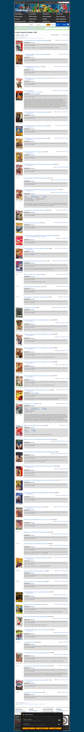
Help (57, 2)
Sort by (64, 34)
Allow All (55, 728)
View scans (27, 197)
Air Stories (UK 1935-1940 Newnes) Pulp (32, 222)
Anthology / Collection (31, 91)
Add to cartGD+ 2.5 (44, 409)
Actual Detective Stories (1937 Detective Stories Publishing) (36, 178)
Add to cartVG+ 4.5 (33, 409)
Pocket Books (66, 274)
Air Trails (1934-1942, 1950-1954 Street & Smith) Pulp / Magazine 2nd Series (39, 235)
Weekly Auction (32, 28)
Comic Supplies (47, 16)
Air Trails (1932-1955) (31, 236)
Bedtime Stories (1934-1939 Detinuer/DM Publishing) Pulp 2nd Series (38, 439)
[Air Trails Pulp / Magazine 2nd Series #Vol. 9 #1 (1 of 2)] (19, 240)
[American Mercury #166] (19, 312)
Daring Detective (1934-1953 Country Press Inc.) (33, 692)
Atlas (68, 479)
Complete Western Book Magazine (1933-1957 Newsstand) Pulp (37, 629)
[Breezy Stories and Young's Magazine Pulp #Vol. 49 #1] (19, 525)
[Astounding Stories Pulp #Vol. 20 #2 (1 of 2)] (19, 395)
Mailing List (61, 710)
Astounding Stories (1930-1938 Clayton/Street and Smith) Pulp (36, 390)
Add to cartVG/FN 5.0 (32, 197)
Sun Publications (66, 40)
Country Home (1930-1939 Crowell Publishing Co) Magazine (36, 665)
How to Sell (59, 14)
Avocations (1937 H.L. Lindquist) (30, 403)
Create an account (18, 2)
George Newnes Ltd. (65, 222)
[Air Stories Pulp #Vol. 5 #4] (19, 228)
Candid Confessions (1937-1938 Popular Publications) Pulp (36, 557)
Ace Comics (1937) (27, 90)
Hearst (67, 642)
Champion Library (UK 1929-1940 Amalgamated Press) (35, 571)
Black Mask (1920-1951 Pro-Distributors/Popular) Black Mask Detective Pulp (39, 466)
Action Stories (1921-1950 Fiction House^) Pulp (33, 151)
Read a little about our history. (20, 722)
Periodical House (66, 125)
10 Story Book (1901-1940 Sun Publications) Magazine (35, 40)
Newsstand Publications (65, 632)
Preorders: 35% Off (20, 21)
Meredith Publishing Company (64, 453)
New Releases (19, 14)
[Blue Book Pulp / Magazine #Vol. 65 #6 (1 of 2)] (19, 498)
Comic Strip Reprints (39, 91)
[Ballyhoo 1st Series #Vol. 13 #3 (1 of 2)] (19, 431)
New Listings (18, 16)
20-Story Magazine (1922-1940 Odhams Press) (33, 66)
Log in (24, 2)
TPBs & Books (33, 16)
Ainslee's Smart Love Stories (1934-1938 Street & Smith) (35, 210)
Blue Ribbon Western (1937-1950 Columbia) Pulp (34, 507)
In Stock (22, 35)
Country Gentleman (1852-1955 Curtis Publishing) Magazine (36, 652)
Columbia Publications (65, 167)
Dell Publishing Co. (65, 248)
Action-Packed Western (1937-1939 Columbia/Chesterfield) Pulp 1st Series (39, 164)
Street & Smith (66, 210)
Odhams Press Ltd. (65, 66)
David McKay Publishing (65, 90)
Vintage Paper (33, 19)
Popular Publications (65, 77)
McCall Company (66, 495)
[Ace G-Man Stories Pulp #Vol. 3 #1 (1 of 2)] (19, 117)
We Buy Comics (18, 710)
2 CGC (26, 35)
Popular (67, 54)
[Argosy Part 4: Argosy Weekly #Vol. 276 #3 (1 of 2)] (19, 325)
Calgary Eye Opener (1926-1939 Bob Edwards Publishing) (35, 543)
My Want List (46, 21)
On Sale (45, 19)
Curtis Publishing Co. (65, 654)
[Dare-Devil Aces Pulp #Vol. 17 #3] (19, 685)
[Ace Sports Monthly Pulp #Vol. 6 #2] (19, 131)
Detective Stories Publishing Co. (63, 179)
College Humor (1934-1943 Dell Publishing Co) (33, 604)
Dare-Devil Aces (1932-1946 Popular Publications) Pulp (35, 680)
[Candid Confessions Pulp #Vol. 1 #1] (19, 563)
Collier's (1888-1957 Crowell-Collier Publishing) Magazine (35, 616)
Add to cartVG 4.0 (44, 197)
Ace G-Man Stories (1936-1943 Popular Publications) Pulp (35, 112)
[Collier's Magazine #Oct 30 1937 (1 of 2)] (19, 621)
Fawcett (67, 692)
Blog (54, 2)
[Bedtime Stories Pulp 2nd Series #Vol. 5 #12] (19, 444)
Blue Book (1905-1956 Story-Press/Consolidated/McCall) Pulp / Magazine (39, 492)
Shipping (50, 2)
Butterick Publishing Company (64, 192)
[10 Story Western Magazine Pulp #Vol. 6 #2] (19, 59)
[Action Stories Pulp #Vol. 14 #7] (19, 157)
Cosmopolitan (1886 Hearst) (29, 642)
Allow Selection (42, 728)
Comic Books (32, 14)
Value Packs (46, 14)
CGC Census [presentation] (38, 93)
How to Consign (60, 16)
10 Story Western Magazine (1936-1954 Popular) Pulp (35, 54)
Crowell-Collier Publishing (64, 618)
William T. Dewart (66, 322)
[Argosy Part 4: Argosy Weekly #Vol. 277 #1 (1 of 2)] (19, 381)
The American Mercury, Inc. (64, 307)
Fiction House (66, 151)
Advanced (53, 24)
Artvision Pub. (66, 286)
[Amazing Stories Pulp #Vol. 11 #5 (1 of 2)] (19, 266)
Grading (46, 2)
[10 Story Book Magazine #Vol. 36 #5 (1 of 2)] (19, 46)
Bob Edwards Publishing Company (63, 545)
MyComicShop (23, 10)
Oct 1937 (60, 40)
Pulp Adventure (30, 55)
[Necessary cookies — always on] (59, 720)
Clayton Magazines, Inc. (65, 594)
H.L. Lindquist (66, 403)
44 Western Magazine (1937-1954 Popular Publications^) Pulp (36, 78)
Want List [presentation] (32, 42)
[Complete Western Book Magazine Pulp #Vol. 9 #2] (19, 635)
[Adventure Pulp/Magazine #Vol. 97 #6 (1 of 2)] (19, 195)
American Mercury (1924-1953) (30, 307)
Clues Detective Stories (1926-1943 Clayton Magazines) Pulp (36, 592)
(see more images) (19, 52)
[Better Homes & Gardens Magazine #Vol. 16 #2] (19, 457)
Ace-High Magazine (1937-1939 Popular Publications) (35, 138)
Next (21, 37)
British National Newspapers (64, 533)
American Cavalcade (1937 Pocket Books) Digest (34, 274)
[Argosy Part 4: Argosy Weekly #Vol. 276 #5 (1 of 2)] (19, 353)
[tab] (27, 42)
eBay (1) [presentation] (37, 393)
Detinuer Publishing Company (64, 441)
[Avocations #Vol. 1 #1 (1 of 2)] (19, 409)
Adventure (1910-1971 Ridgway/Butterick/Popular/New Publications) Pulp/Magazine (41, 189)
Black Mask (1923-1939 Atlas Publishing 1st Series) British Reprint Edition (39, 480)
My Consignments (61, 19)
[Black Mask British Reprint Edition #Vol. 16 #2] (19, 485)
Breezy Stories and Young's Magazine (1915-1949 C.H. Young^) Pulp (38, 519)
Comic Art (31, 21)
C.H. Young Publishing (65, 521)
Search (48, 24)
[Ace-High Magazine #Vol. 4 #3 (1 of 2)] (19, 143)
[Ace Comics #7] (19, 95)
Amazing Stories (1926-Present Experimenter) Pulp (34, 261)
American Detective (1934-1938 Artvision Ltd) (33, 286)
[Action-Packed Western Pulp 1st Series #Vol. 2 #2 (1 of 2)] (19, 170)
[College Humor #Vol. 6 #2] (19, 609)
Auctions (17, 19)
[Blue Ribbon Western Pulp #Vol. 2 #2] (19, 512)
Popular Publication (65, 138)
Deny (29, 728)
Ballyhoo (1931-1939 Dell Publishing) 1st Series (33, 425)
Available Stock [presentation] (27, 42)
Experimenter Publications (64, 260)
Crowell (67, 296)
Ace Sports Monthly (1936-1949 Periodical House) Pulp (35, 125)
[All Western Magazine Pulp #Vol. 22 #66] (19, 253)
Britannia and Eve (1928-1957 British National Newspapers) (36, 532)
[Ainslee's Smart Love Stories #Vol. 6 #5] (19, 215)
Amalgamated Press (65, 570)
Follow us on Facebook (33, 710)
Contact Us (67, 728)
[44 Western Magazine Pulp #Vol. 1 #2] (19, 83)
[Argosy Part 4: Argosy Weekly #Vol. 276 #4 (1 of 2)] (19, 339)
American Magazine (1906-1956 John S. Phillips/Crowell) (35, 297)
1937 (62, 692)
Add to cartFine (33, 430)
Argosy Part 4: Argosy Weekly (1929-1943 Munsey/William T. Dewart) (38, 320)
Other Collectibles (61, 21)
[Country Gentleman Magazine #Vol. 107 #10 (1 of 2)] (19, 657)
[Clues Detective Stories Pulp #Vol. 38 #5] (19, 597)
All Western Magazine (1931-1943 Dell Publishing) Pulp (35, 248)
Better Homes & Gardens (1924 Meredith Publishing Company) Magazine (38, 452)
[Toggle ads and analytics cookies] (59, 724)
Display (53, 34)
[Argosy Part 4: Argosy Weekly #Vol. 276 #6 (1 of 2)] (19, 367)
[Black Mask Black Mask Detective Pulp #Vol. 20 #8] (19, 471)
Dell (68, 425)
